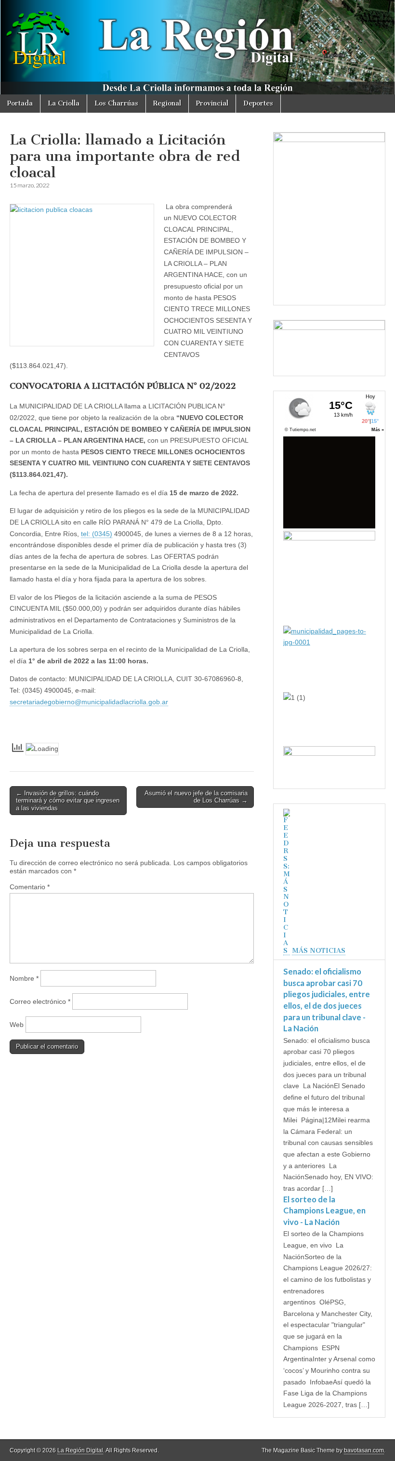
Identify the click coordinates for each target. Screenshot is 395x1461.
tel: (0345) (96, 534)
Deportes (258, 103)
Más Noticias (318, 951)
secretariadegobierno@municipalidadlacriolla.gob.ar (89, 702)
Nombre (24, 978)
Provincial (212, 103)
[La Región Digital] (197, 47)
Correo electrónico (40, 1001)
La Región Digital (80, 1450)
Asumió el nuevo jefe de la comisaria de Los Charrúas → (196, 797)
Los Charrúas (116, 103)
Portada (20, 103)
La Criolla (63, 103)
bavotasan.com (364, 1450)
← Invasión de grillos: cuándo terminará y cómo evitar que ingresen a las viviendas (67, 801)
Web (17, 1024)
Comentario (30, 887)
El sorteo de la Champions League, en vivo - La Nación (324, 1210)
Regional (167, 103)
